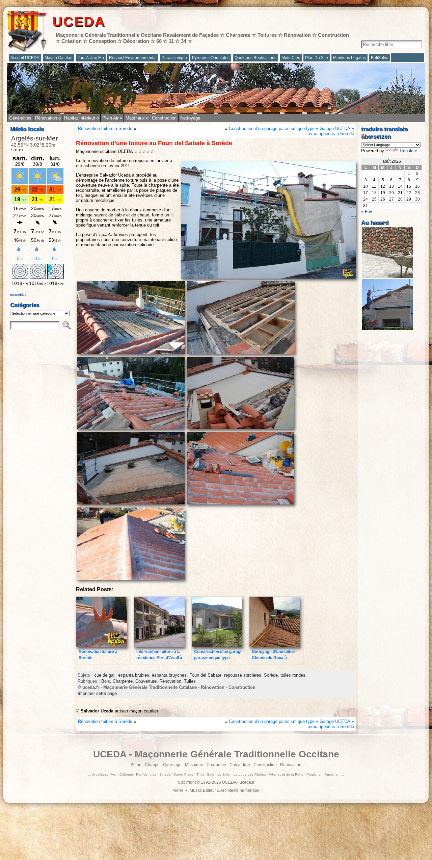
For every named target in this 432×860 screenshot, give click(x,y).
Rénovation (46, 118)
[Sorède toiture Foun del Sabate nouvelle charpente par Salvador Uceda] (241, 353)
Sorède (271, 675)
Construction (164, 118)
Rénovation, (171, 681)
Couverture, (147, 681)
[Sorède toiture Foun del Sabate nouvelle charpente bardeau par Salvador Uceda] (240, 428)
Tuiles (190, 681)
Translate (408, 150)
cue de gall (104, 675)
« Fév (366, 211)
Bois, (107, 681)
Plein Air (110, 118)
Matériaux (135, 118)
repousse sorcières (242, 675)
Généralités (20, 118)
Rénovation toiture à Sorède (105, 128)
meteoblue (18, 294)
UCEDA (78, 21)
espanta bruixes (133, 675)
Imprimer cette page (97, 693)
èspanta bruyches (169, 675)
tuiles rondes (292, 675)
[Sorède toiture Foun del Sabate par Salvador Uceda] (131, 579)
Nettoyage (190, 118)
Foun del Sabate (205, 675)
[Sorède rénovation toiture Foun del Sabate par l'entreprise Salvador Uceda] (131, 353)
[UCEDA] (216, 88)
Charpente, (124, 681)
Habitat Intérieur (79, 118)
